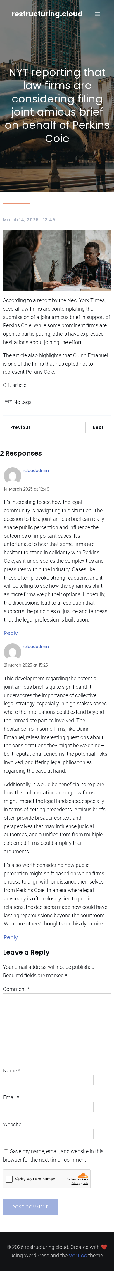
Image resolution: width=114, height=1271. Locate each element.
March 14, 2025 (21, 220)
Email (11, 1097)
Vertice (78, 1255)
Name (11, 1071)
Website (12, 1124)
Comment (16, 989)
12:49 (49, 220)
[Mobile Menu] (97, 14)
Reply (11, 633)
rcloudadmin (36, 470)
